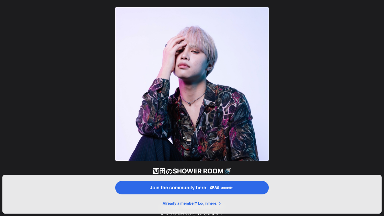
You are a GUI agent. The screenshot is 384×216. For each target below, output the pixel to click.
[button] (192, 187)
